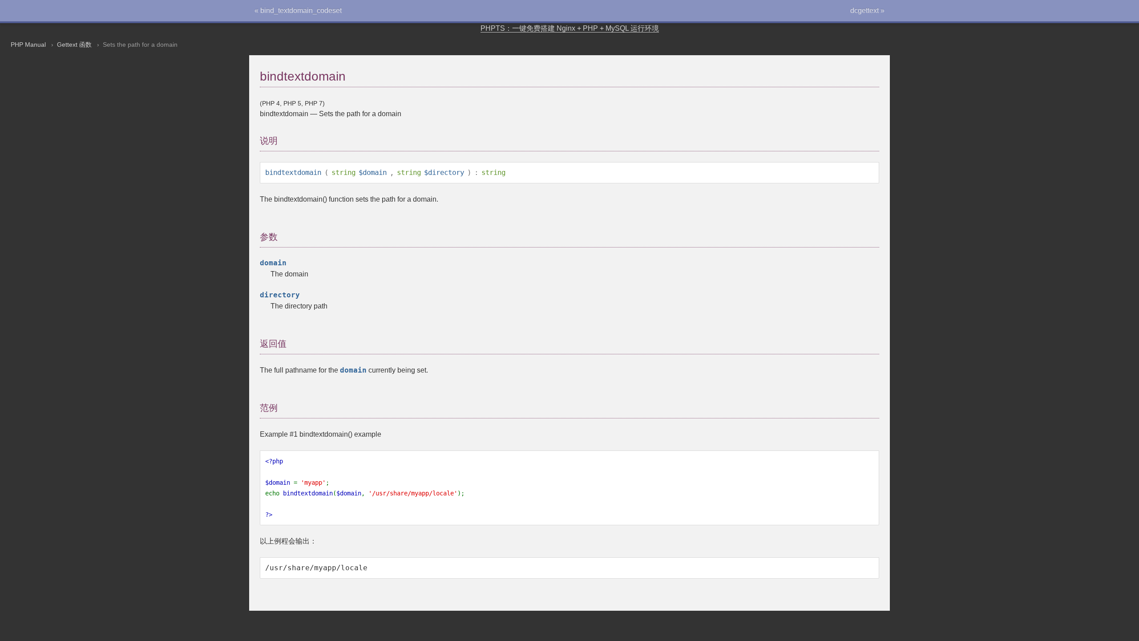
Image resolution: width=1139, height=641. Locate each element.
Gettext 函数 (74, 44)
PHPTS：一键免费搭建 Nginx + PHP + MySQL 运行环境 (570, 28)
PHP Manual (28, 44)
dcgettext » (867, 10)
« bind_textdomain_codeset (298, 10)
